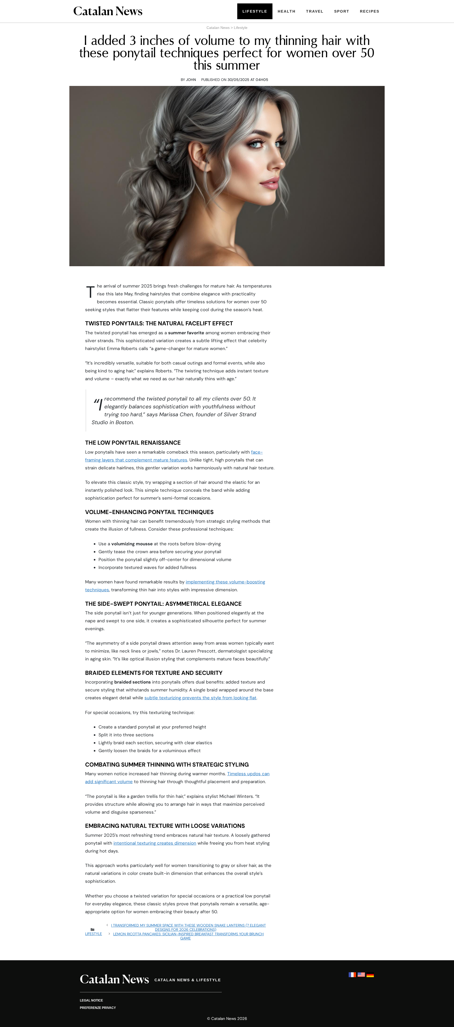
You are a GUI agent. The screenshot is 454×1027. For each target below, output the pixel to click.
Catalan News (218, 27)
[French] (352, 977)
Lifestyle (255, 11)
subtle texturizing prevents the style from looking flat (200, 698)
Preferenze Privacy (98, 1008)
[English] (361, 977)
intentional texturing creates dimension (154, 843)
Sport (341, 11)
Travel (315, 11)
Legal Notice (91, 1000)
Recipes (369, 11)
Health (287, 11)
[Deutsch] (370, 977)
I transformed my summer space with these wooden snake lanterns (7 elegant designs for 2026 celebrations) (188, 927)
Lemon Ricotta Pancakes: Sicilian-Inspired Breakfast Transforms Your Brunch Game (188, 936)
